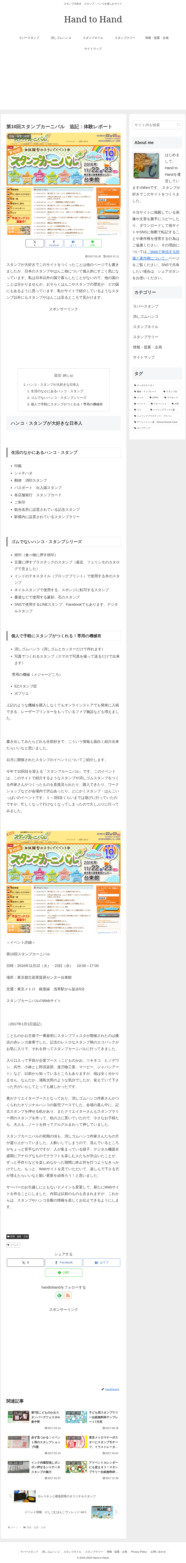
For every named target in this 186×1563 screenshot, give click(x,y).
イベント (14, 1245)
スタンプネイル (145, 327)
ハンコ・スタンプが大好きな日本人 (53, 384)
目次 (57, 375)
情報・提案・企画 (19, 1236)
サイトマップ (144, 357)
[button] (178, 125)
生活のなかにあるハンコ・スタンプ (57, 391)
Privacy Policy (139, 1551)
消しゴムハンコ (145, 316)
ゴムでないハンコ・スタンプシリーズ (58, 398)
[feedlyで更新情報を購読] (59, 1295)
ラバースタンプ (145, 306)
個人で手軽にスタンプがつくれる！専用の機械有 (67, 404)
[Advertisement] (93, 84)
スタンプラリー (145, 337)
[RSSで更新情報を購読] (67, 1295)
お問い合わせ (158, 1551)
